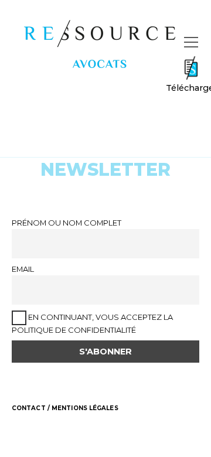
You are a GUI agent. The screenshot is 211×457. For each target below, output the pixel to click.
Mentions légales (85, 408)
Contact (29, 408)
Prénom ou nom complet (66, 222)
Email (23, 269)
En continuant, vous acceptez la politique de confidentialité (92, 323)
